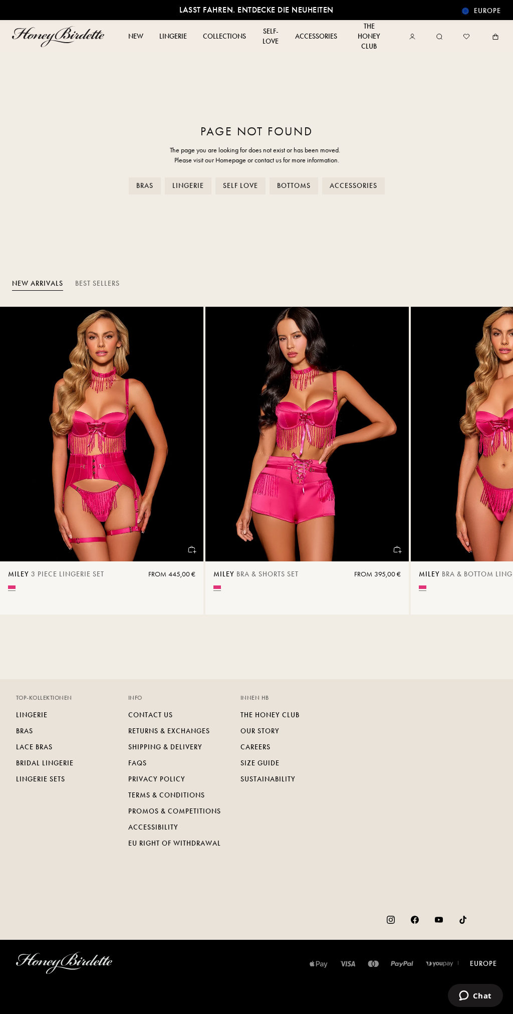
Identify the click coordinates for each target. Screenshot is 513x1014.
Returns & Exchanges (169, 731)
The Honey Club (270, 715)
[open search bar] (439, 36)
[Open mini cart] (493, 36)
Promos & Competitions (174, 811)
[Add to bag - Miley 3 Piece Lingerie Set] (191, 549)
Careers (255, 747)
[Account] (414, 36)
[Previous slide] (20, 461)
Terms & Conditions (166, 795)
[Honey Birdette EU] (60, 36)
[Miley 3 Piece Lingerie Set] (101, 434)
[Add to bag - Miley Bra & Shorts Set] (397, 549)
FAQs (137, 763)
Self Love (240, 185)
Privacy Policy (156, 779)
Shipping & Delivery (165, 747)
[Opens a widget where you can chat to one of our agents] (475, 996)
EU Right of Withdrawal (174, 843)
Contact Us (150, 715)
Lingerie (188, 185)
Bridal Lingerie (45, 763)
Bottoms (294, 185)
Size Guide (260, 763)
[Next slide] (493, 461)
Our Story (260, 731)
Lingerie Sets (40, 779)
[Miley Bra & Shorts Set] (307, 434)
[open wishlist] (466, 36)
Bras (144, 185)
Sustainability (268, 779)
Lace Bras (34, 747)
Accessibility (153, 827)
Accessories (353, 185)
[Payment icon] (439, 964)
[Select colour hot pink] (12, 587)
